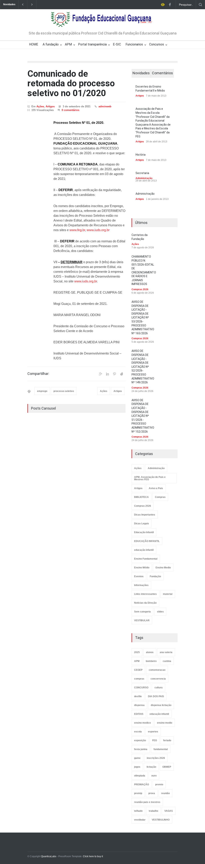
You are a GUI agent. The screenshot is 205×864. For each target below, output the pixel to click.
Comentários (162, 73)
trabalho (153, 811)
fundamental (161, 749)
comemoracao (157, 670)
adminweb (104, 106)
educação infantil (144, 550)
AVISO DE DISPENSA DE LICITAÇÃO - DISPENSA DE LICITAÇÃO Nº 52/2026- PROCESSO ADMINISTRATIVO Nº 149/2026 (143, 366)
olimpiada (139, 775)
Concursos (156, 44)
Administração (144, 178)
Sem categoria (142, 611)
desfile (138, 696)
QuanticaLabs (48, 856)
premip (138, 793)
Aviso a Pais (156, 488)
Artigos (50, 106)
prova (151, 793)
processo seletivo (63, 391)
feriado (167, 740)
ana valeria (166, 652)
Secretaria (142, 173)
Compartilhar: (38, 374)
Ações (40, 106)
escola (138, 731)
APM (68, 44)
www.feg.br (77, 230)
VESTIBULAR (142, 620)
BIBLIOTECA (141, 497)
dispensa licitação (161, 705)
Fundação (155, 576)
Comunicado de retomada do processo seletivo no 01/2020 (71, 83)
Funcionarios (134, 44)
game (137, 758)
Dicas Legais (141, 523)
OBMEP (166, 766)
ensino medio (164, 722)
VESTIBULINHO (161, 819)
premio (159, 784)
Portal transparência (92, 44)
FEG (154, 740)
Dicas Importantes (144, 514)
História (141, 154)
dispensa (139, 705)
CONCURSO (141, 687)
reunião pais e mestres (147, 802)
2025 (137, 652)
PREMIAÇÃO (141, 784)
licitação (151, 766)
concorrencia (158, 678)
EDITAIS (138, 714)
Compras (160, 497)
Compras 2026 (140, 289)
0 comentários (70, 110)
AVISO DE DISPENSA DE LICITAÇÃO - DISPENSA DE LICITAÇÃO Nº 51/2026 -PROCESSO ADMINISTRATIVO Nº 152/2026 (143, 416)
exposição (140, 740)
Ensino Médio (141, 567)
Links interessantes (145, 594)
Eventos (139, 576)
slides (160, 611)
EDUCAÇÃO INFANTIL (147, 541)
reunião (165, 793)
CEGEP (138, 670)
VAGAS (168, 811)
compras (139, 678)
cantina (167, 661)
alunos (150, 652)
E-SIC (117, 44)
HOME (33, 44)
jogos (137, 766)
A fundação (51, 44)
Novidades (141, 73)
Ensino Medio (163, 567)
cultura (159, 687)
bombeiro (151, 661)
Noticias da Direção (145, 602)
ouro (154, 775)
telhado (138, 811)
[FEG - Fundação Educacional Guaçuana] (102, 21)
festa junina (140, 749)
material (167, 594)
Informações (141, 585)
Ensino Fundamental (145, 558)
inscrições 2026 (156, 758)
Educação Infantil (144, 532)
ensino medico (142, 722)
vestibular (140, 819)
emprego (42, 391)
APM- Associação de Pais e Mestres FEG (150, 478)
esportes (153, 731)
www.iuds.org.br (98, 230)
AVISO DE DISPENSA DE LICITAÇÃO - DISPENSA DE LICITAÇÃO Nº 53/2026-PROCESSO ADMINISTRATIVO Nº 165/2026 (143, 317)
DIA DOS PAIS (156, 696)
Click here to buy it (93, 856)
